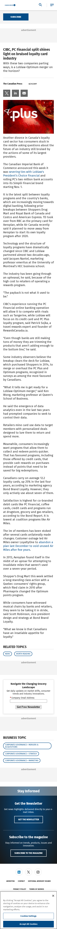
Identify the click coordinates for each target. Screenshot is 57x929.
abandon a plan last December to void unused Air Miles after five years (28, 546)
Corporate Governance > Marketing (21, 760)
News (7, 654)
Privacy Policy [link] (19, 889)
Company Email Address (22, 698)
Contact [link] (21, 881)
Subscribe (15, 16)
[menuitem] (6, 93)
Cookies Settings (28, 916)
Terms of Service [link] (36, 889)
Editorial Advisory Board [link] (39, 881)
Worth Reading (23, 654)
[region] (28, 910)
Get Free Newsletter (28, 707)
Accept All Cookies (28, 924)
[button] (52, 5)
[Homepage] (10, 5)
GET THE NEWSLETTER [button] (28, 819)
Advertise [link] (10, 881)
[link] (6, 93)
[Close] (53, 895)
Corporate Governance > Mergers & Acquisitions (21, 746)
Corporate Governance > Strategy (21, 754)
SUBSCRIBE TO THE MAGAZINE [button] (28, 853)
